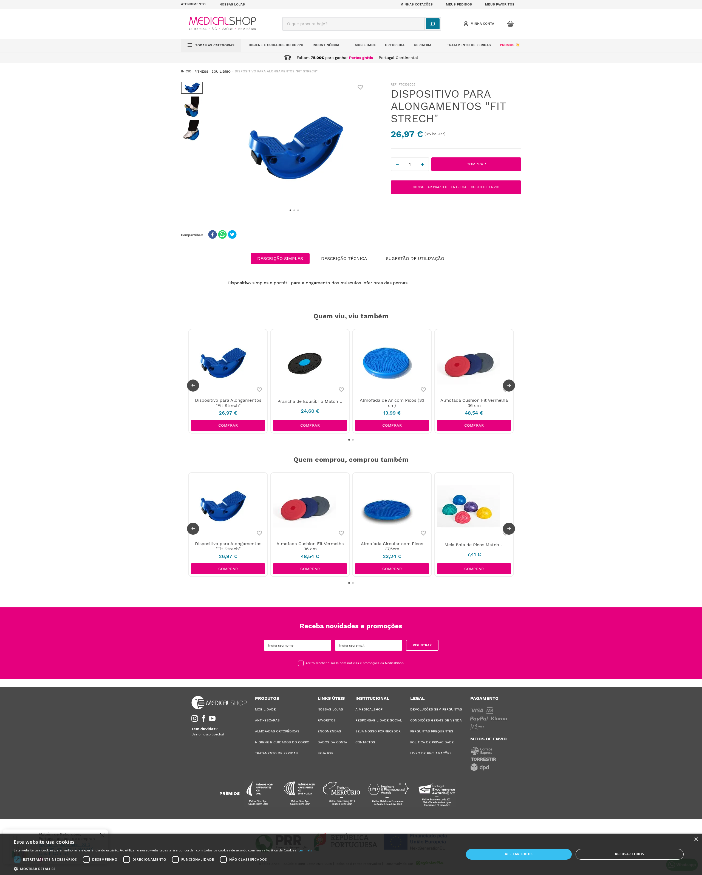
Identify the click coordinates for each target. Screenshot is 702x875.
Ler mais (305, 850)
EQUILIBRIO (221, 71)
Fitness (201, 71)
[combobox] (361, 24)
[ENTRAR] (479, 23)
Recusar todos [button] (629, 854)
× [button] (696, 839)
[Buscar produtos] (433, 23)
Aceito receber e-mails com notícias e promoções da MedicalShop (354, 663)
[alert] (351, 854)
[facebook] (212, 235)
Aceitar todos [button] (519, 854)
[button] (197, 4)
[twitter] (232, 235)
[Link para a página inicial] (186, 71)
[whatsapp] (222, 235)
